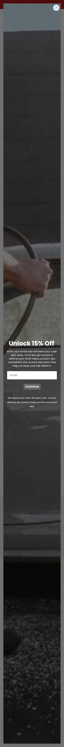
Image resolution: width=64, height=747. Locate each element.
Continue (32, 387)
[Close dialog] (56, 8)
